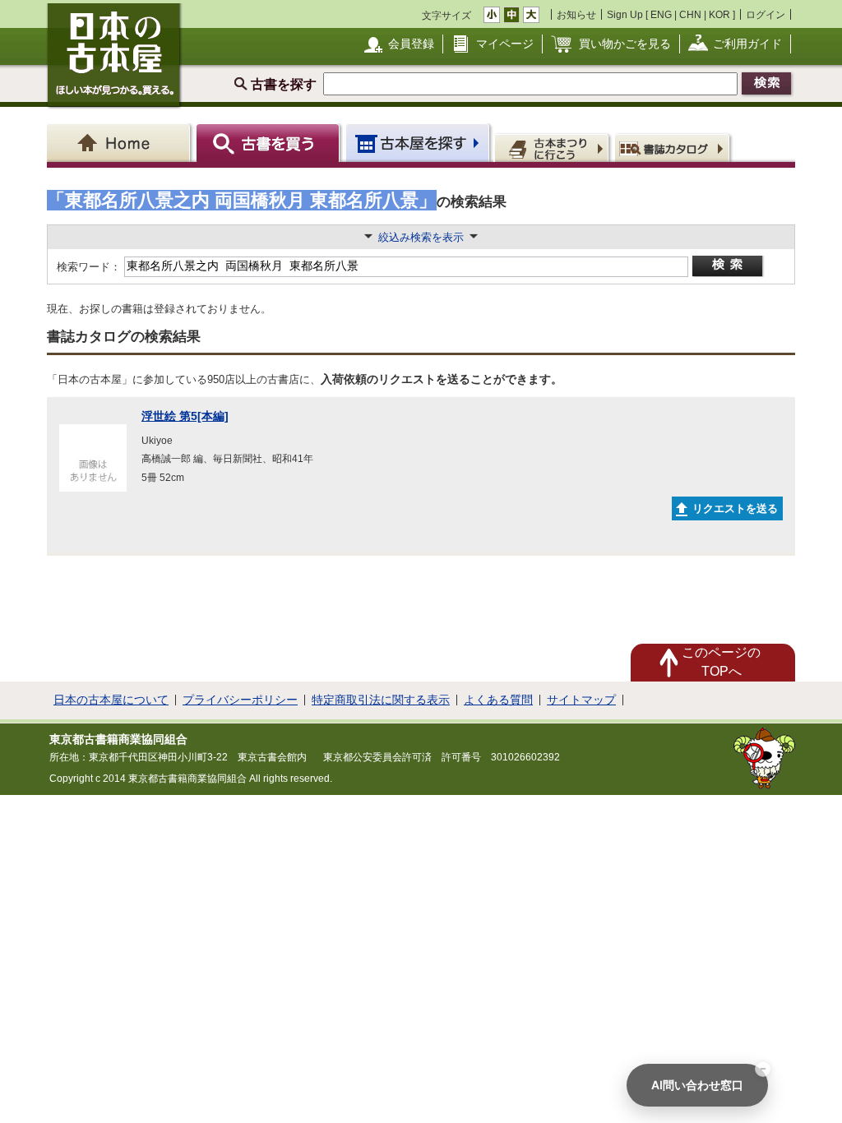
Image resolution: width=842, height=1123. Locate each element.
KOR (719, 14)
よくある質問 (498, 699)
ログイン (765, 14)
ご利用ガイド (747, 43)
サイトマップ (581, 699)
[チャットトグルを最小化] (763, 1069)
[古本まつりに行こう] (553, 147)
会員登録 (411, 43)
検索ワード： (87, 267)
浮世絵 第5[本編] (185, 416)
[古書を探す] (270, 142)
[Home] (121, 142)
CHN (690, 14)
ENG (661, 14)
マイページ (505, 43)
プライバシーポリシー (240, 699)
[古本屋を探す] (419, 142)
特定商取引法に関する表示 (381, 699)
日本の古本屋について (111, 699)
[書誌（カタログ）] (674, 147)
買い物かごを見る (625, 43)
